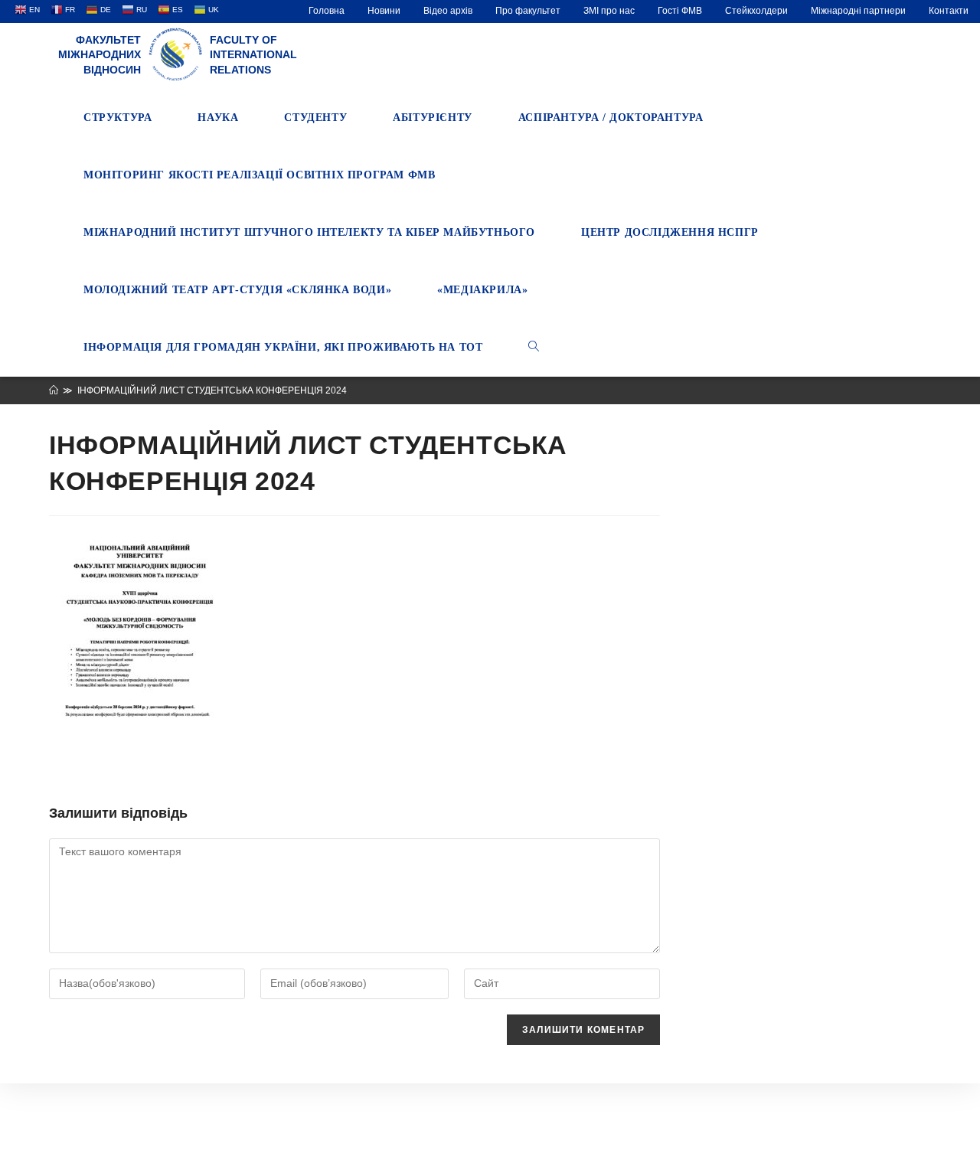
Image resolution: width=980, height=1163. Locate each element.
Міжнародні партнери (858, 10)
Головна (327, 10)
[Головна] (53, 390)
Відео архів (447, 10)
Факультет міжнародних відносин (99, 55)
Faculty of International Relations (253, 55)
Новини (384, 10)
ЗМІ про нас (609, 10)
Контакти (949, 10)
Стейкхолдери (756, 10)
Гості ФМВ (680, 10)
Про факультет (527, 10)
